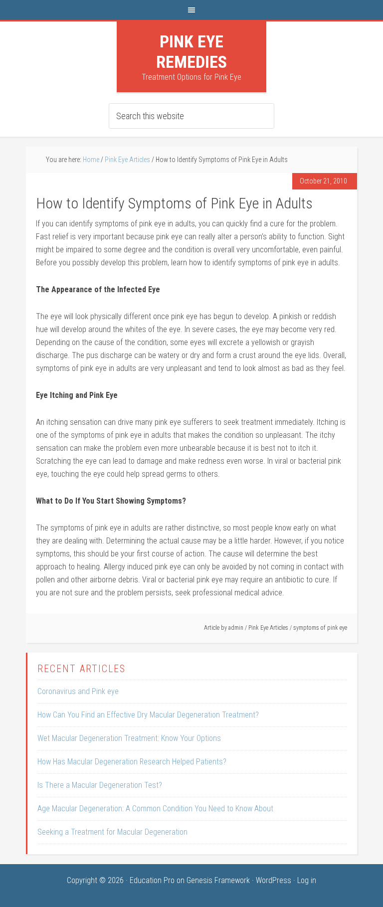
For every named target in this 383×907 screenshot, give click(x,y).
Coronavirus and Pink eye (78, 691)
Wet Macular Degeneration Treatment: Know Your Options (129, 738)
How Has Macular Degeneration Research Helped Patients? (131, 761)
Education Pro (152, 880)
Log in (306, 880)
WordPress (273, 880)
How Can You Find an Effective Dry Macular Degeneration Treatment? (148, 715)
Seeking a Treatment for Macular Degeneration (112, 832)
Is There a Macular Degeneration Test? (99, 785)
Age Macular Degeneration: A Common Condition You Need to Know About (155, 808)
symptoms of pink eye (320, 627)
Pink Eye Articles (268, 627)
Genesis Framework (218, 880)
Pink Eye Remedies (191, 51)
